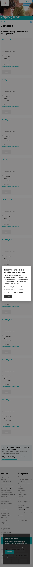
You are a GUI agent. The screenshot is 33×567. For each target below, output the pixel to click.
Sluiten (8, 296)
